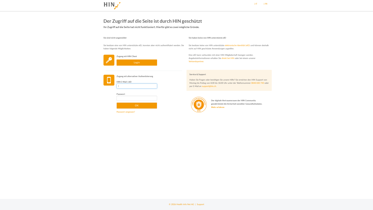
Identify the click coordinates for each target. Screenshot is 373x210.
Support (200, 204)
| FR (265, 4)
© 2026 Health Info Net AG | (183, 204)
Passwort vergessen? (126, 112)
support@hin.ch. (209, 86)
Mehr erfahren (217, 107)
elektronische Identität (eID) (237, 45)
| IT (255, 4)
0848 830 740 (257, 83)
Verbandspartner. (196, 62)
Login (137, 62)
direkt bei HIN (228, 58)
